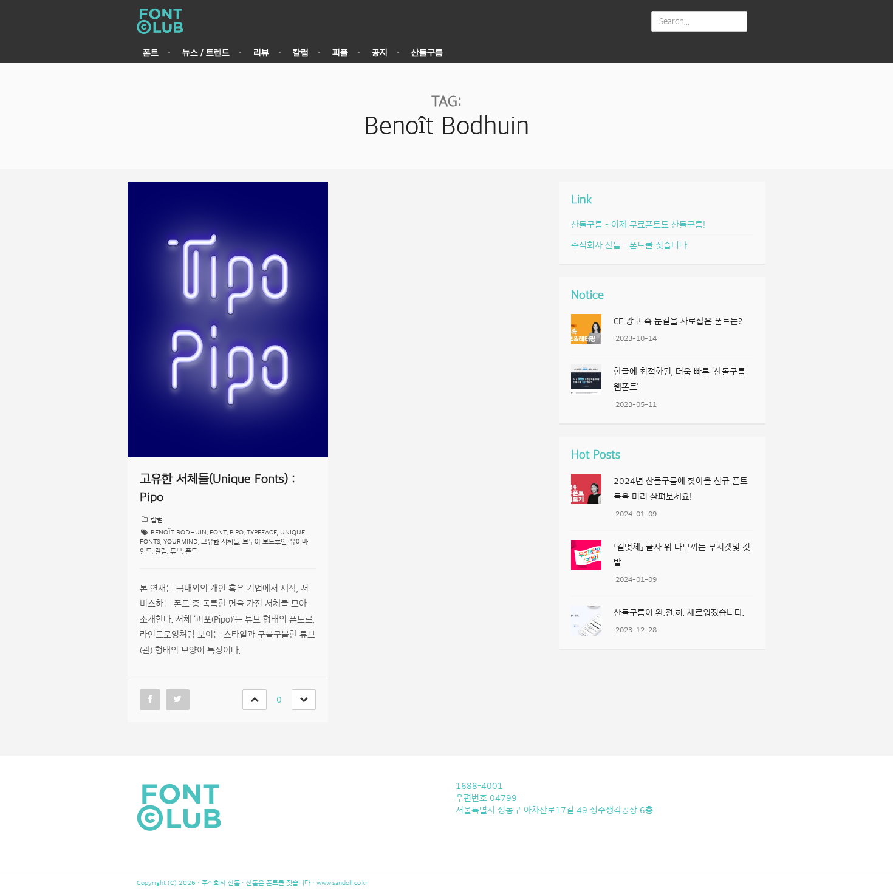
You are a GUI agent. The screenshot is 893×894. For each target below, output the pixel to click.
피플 (340, 53)
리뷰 (261, 53)
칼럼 (301, 53)
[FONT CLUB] (163, 21)
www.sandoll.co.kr (342, 882)
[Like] (254, 699)
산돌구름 (427, 53)
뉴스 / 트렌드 (206, 53)
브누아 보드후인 (264, 541)
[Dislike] (304, 699)
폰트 (151, 53)
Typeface (262, 532)
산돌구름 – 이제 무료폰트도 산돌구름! (638, 224)
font (218, 532)
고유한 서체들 (220, 541)
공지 (380, 53)
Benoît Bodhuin (179, 532)
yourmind (180, 541)
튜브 (176, 551)
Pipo (237, 532)
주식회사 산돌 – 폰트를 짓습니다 (629, 245)
